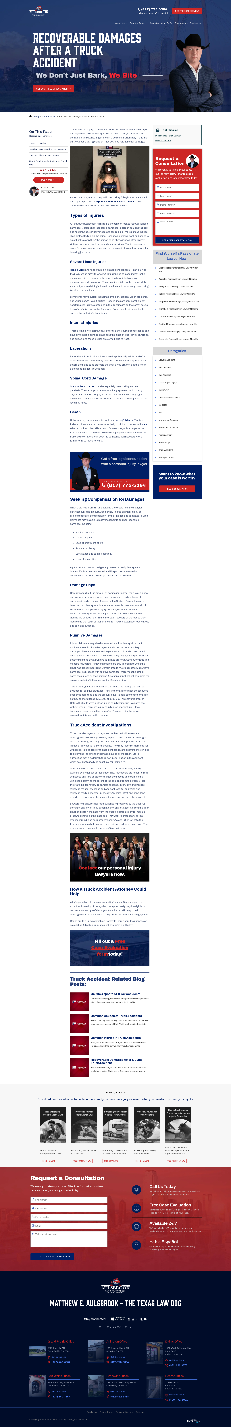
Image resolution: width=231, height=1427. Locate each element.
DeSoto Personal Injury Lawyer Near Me (178, 331)
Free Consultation (177, 488)
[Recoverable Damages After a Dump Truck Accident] (79, 1067)
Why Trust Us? (163, 140)
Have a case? (47, 180)
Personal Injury (165, 435)
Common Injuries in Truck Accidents (116, 1038)
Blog (36, 116)
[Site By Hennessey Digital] (193, 1421)
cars (144, 424)
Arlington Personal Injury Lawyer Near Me (178, 279)
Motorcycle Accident (168, 420)
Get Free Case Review (187, 10)
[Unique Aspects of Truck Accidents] (79, 1001)
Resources (180, 23)
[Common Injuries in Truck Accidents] (79, 1045)
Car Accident (165, 375)
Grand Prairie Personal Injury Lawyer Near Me (178, 270)
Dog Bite (163, 405)
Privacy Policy (106, 1412)
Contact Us (195, 23)
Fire (160, 412)
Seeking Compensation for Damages (47, 149)
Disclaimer (92, 1412)
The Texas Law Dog (56, 1420)
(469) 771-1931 (178, 1400)
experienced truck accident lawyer (114, 201)
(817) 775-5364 (154, 9)
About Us (120, 23)
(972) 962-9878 (178, 1365)
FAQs (169, 23)
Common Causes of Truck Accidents (116, 1016)
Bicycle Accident (167, 360)
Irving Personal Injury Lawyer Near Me (176, 286)
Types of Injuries (37, 143)
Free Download (48, 1161)
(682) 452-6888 (119, 1396)
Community (164, 390)
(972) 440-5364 (61, 1362)
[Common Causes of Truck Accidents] (79, 1023)
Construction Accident (169, 397)
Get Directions (59, 1357)
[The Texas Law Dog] (39, 11)
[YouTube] (145, 1319)
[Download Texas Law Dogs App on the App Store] (112, 1319)
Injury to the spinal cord (83, 386)
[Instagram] (133, 1319)
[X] (141, 1319)
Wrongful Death (166, 457)
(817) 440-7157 (61, 1396)
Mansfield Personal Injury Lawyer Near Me (178, 309)
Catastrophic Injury (168, 382)
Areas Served (156, 23)
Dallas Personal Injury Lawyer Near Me (177, 316)
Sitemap (140, 1412)
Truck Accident (49, 116)
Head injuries (77, 270)
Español (164, 13)
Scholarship (164, 442)
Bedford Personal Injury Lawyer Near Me (178, 324)
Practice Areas (137, 23)
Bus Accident (165, 367)
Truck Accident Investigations (44, 155)
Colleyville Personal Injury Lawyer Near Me (178, 339)
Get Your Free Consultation (52, 88)
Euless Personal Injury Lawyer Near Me (177, 294)
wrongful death (124, 420)
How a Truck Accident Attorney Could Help (48, 162)
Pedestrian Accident (168, 427)
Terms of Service (124, 1412)
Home (30, 116)
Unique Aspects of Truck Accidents (115, 994)
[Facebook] (129, 1319)
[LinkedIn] (137, 1319)
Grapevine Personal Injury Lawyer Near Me (179, 301)
